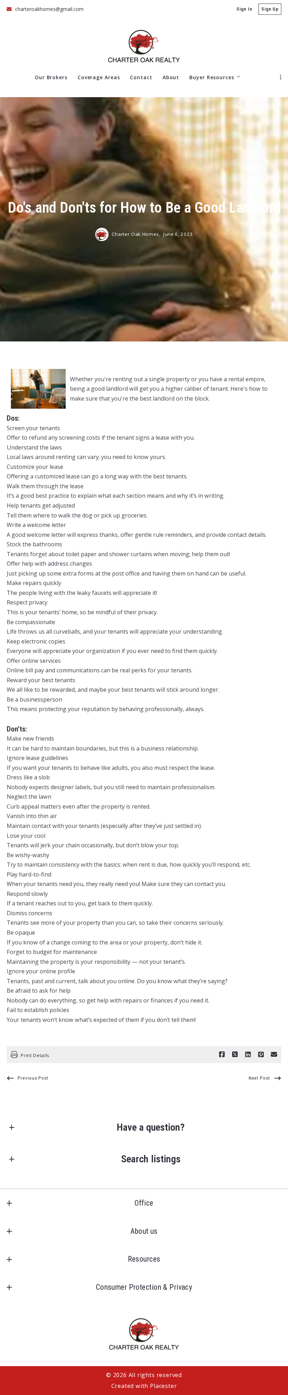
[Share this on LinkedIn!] (248, 1054)
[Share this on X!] (235, 1054)
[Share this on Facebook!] (222, 1054)
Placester (163, 1386)
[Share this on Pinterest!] (261, 1054)
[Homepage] (144, 46)
